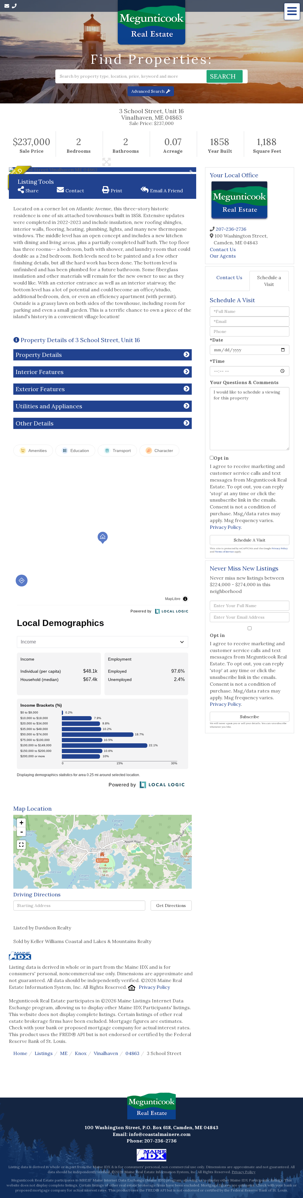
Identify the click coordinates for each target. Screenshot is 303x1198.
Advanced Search (148, 91)
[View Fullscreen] (21, 844)
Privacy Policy (154, 987)
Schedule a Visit (269, 280)
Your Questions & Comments (244, 382)
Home (20, 1053)
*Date (216, 340)
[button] (224, 76)
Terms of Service (224, 551)
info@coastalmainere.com (160, 1134)
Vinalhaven (106, 1053)
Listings (44, 1053)
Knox (80, 1053)
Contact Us (223, 249)
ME (63, 1053)
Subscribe (249, 716)
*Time (217, 361)
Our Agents (223, 256)
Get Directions (171, 905)
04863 (132, 1053)
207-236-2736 (231, 229)
